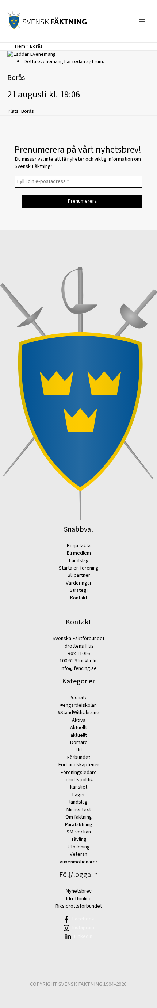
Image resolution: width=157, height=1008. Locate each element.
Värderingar (79, 583)
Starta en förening (79, 568)
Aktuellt (78, 727)
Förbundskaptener (78, 765)
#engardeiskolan (78, 705)
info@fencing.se (79, 668)
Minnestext (78, 809)
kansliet (78, 787)
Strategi (79, 590)
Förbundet (78, 757)
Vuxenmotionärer (78, 862)
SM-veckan (78, 832)
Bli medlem (78, 553)
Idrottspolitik (78, 779)
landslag (78, 802)
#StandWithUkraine (78, 712)
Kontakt (78, 598)
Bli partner (78, 575)
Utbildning (79, 847)
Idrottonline (79, 898)
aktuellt (78, 735)
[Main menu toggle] (142, 21)
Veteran (78, 854)
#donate (78, 697)
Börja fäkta (78, 545)
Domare (79, 742)
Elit (78, 750)
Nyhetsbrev (78, 891)
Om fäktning (78, 817)
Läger (78, 794)
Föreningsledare (78, 772)
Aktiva (78, 720)
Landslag (79, 560)
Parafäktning (78, 824)
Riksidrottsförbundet (78, 906)
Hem (20, 46)
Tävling (79, 839)
